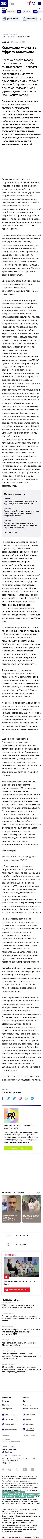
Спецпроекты (7, 1409)
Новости (7, 499)
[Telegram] (8, 1098)
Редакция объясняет (30, 1429)
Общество (6, 1405)
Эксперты (9, 1419)
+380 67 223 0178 (9, 1450)
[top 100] (11, 3)
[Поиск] (34, 3)
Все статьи (21, 1244)
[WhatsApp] (26, 1098)
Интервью (30, 1424)
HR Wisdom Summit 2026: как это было (20, 1282)
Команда (5, 1435)
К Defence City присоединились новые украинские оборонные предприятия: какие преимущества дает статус (21, 1369)
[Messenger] (32, 1098)
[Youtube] (25, 1469)
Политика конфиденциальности (11, 1440)
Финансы (5, 1401)
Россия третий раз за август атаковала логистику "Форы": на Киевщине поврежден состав (21, 513)
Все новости (10, 532)
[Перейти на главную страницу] (4, 3)
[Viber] (20, 1098)
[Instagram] (32, 1469)
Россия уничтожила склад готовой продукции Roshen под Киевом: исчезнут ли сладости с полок (21, 1356)
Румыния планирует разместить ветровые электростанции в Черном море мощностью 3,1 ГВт (20, 525)
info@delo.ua (7, 1463)
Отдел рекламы (29, 1435)
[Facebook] (2, 1098)
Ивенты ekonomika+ (31, 1409)
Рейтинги (27, 1405)
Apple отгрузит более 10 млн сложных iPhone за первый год (19, 1344)
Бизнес (5, 41)
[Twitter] (14, 1098)
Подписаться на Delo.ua (18, 1290)
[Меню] (39, 3)
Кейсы (28, 1419)
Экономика (6, 1397)
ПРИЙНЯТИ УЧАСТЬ (18, 1148)
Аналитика (9, 1424)
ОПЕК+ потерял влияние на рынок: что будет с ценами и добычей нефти (21, 502)
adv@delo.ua (7, 1452)
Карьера (26, 1401)
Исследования (11, 1429)
